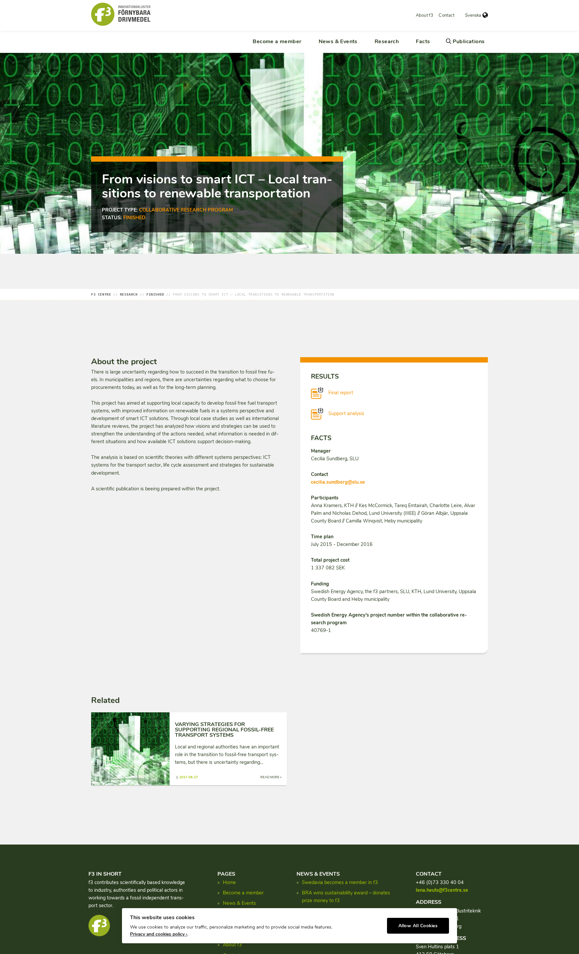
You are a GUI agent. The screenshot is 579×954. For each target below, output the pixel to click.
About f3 (424, 15)
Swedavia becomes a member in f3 (340, 882)
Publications (469, 41)
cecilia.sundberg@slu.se (338, 482)
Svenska (473, 15)
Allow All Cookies (418, 926)
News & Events (338, 41)
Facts (423, 41)
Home (229, 882)
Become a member (277, 41)
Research (387, 41)
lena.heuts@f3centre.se (442, 890)
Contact (446, 15)
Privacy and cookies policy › (158, 934)
